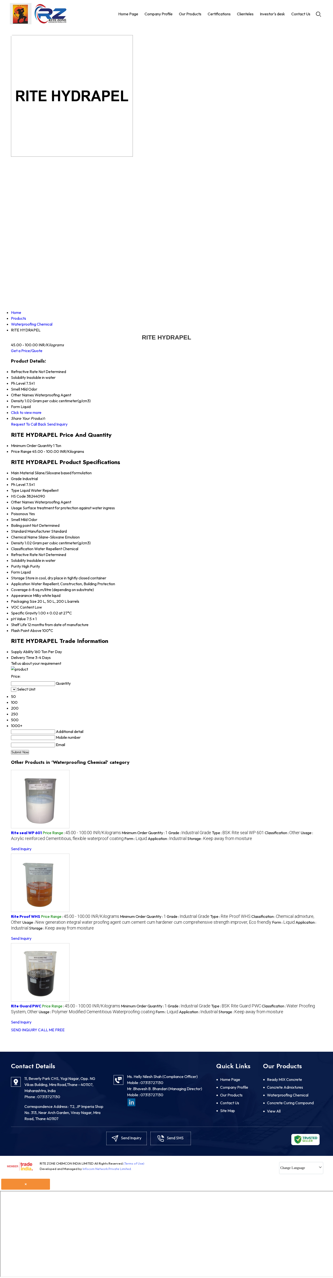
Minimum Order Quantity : (145, 832)
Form (15, 572)
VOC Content (22, 607)
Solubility (18, 560)
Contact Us (300, 13)
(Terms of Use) (133, 1163)
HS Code (18, 496)
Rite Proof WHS (25, 916)
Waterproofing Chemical (287, 1095)
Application (20, 583)
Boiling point (21, 525)
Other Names (22, 502)
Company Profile (159, 13)
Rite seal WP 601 (26, 832)
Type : (238, 832)
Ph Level (18, 484)
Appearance (21, 595)
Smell (15, 519)
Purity (16, 566)
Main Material (22, 472)
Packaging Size (24, 601)
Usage (16, 507)
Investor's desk (272, 13)
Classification (22, 548)
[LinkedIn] (131, 1101)
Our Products (190, 13)
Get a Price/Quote (26, 350)
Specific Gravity (24, 613)
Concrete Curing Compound (290, 1102)
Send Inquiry (57, 424)
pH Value (18, 618)
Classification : (282, 832)
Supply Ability (22, 651)
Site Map (227, 1110)
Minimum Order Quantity (31, 445)
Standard (19, 531)
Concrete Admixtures (285, 1087)
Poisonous (19, 513)
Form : (135, 838)
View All (274, 1111)
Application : (167, 838)
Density (17, 542)
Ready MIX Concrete (284, 1079)
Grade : (189, 832)
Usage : (146, 922)
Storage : (219, 838)
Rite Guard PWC (26, 1006)
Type (15, 490)
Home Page (128, 13)
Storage (18, 577)
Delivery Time (22, 657)
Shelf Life (19, 624)
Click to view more (26, 412)
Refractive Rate (24, 554)
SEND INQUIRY (24, 1029)
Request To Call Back (28, 424)
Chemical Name (24, 537)
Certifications (219, 13)
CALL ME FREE (51, 1029)
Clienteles (245, 13)
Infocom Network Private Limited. (107, 1169)
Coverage (19, 589)
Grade (16, 478)
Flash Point (20, 630)
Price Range (21, 451)
